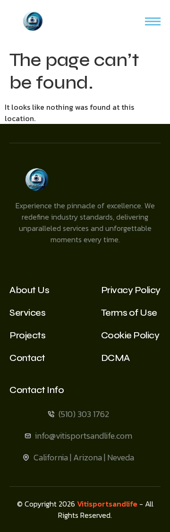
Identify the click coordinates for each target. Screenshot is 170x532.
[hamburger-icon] (153, 21)
